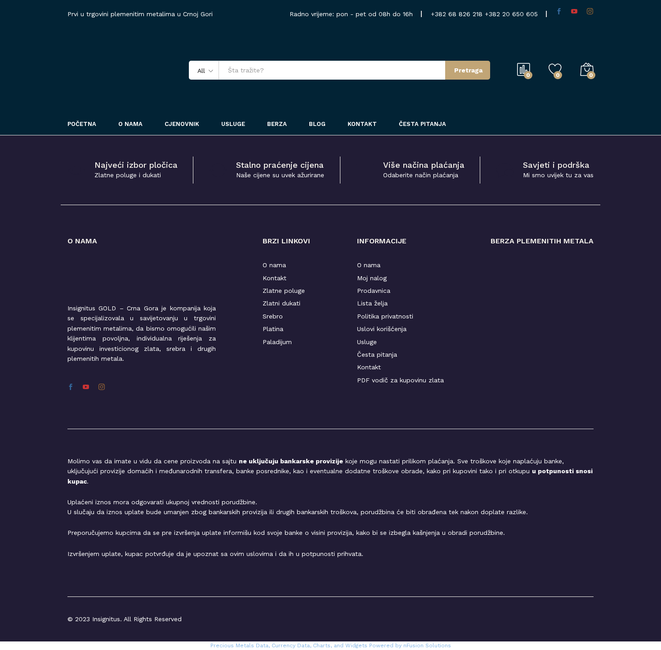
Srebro (273, 316)
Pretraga (468, 70)
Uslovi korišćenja (381, 328)
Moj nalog (372, 278)
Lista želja (372, 303)
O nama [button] (130, 124)
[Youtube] (86, 387)
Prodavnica (373, 290)
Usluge (233, 124)
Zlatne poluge (284, 290)
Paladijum (277, 341)
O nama (274, 265)
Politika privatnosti (385, 316)
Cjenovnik (182, 124)
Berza (277, 124)
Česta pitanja (422, 124)
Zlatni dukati (281, 303)
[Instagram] (102, 387)
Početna (81, 124)
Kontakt (362, 124)
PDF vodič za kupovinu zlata (400, 380)
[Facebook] (70, 387)
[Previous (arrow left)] (15, 325)
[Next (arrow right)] (645, 325)
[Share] (651, 10)
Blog (317, 124)
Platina (273, 328)
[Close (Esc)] (631, 10)
